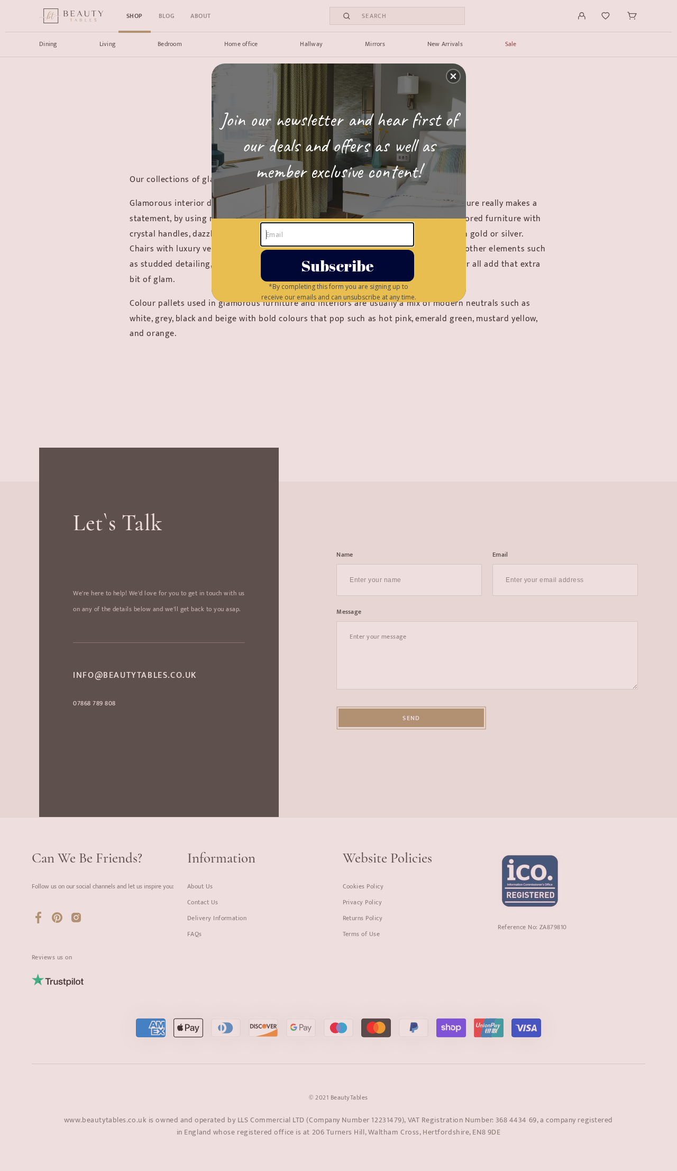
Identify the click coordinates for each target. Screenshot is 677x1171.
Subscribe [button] (337, 265)
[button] (453, 76)
